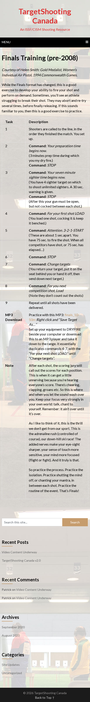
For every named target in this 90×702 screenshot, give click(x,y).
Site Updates (11, 664)
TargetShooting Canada (45, 16)
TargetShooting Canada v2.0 (21, 560)
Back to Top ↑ (45, 697)
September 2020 (13, 627)
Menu (6, 42)
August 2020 (11, 635)
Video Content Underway (19, 552)
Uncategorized (12, 673)
